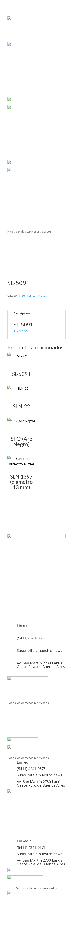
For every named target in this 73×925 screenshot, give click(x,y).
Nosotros (30, 610)
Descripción (22, 313)
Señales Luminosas (28, 231)
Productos (50, 610)
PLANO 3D (21, 331)
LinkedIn (24, 625)
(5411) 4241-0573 (31, 638)
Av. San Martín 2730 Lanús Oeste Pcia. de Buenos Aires (41, 665)
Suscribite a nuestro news (39, 650)
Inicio (10, 231)
